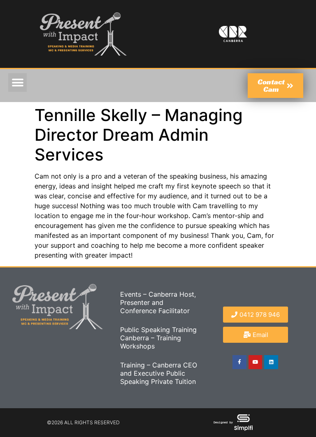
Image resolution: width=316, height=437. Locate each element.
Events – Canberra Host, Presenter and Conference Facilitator (158, 302)
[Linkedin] (271, 362)
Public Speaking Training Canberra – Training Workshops (158, 337)
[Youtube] (256, 362)
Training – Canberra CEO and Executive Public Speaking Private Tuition (158, 373)
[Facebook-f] (239, 362)
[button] (17, 82)
